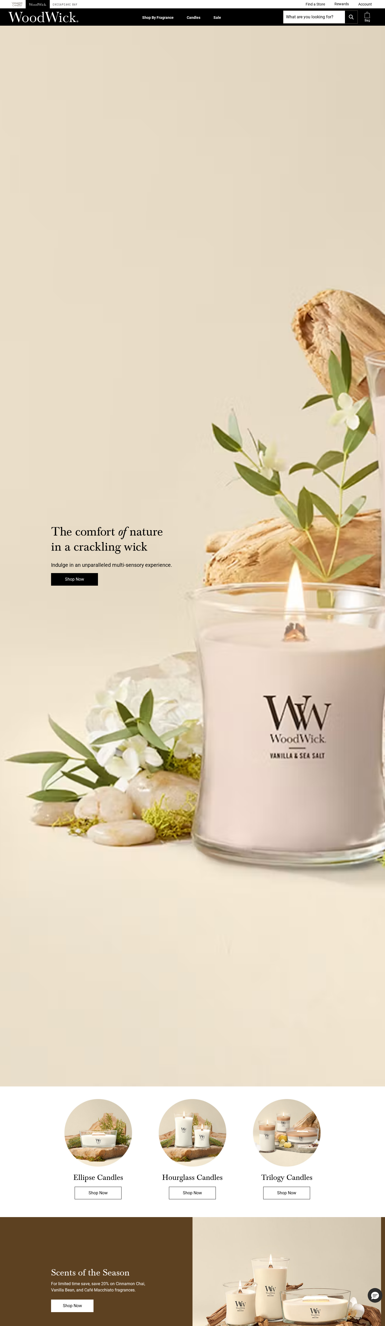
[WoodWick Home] (38, 4)
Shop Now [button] (72, 1305)
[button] (365, 4)
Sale (217, 17)
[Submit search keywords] (351, 17)
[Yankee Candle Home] (17, 4)
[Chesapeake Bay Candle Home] (65, 4)
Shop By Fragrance (158, 17)
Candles (193, 17)
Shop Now (74, 579)
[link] (315, 4)
